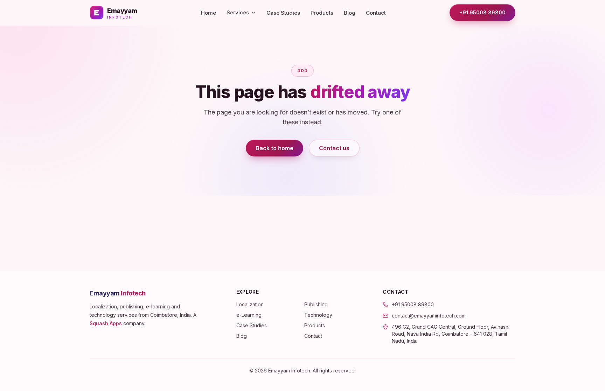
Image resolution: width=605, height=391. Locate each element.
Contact (376, 12)
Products (322, 12)
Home (208, 12)
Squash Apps (106, 323)
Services (238, 12)
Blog (349, 12)
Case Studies (283, 12)
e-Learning (249, 315)
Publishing (316, 304)
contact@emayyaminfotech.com (429, 316)
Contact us (334, 148)
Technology (318, 315)
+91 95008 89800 (482, 12)
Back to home (274, 148)
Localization (250, 304)
